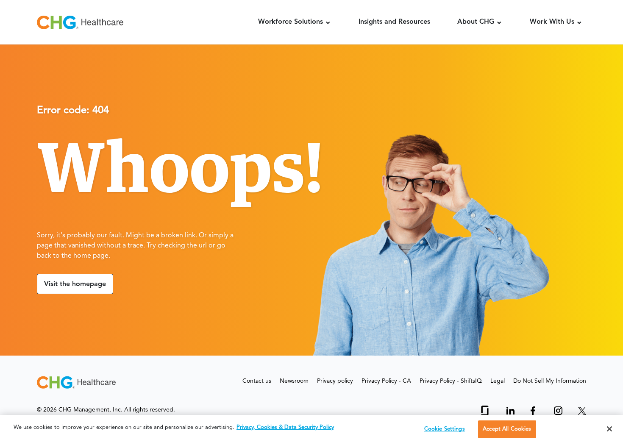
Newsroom (294, 381)
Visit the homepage (75, 284)
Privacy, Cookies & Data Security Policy (285, 427)
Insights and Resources (394, 22)
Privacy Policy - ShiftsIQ (451, 381)
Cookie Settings (444, 429)
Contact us (256, 381)
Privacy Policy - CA (386, 381)
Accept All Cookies (507, 429)
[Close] (609, 429)
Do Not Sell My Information (549, 381)
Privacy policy (335, 381)
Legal (497, 381)
